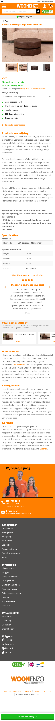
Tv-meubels (7, 540)
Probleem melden (9, 589)
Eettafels (6, 545)
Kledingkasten (8, 532)
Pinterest (9, 648)
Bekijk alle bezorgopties (15, 125)
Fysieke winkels (11, 110)
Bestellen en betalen (11, 585)
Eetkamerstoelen (9, 549)
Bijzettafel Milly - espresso (24, 334)
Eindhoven (6, 624)
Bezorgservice (8, 580)
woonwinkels (19, 364)
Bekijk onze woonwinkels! (45, 2)
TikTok (8, 652)
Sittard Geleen (8, 629)
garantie (11, 118)
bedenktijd (14, 114)
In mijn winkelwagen (27, 717)
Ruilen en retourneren (11, 593)
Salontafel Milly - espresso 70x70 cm (19, 96)
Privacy (28, 691)
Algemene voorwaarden (13, 691)
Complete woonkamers (12, 553)
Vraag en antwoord (10, 576)
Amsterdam (7, 616)
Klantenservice (8, 568)
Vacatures (6, 605)
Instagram (9, 644)
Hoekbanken (7, 528)
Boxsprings (7, 536)
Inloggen (5, 572)
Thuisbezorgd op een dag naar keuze (21, 106)
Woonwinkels (10, 613)
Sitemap (37, 691)
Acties (4, 557)
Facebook (8, 640)
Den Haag (6, 620)
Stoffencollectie (8, 601)
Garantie (43, 448)
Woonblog (48, 691)
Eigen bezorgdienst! (13, 102)
